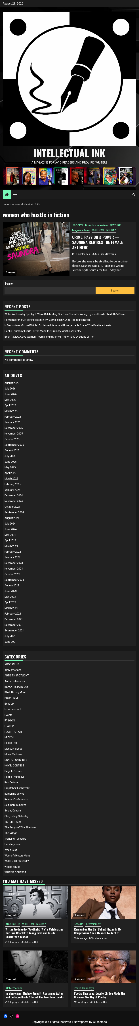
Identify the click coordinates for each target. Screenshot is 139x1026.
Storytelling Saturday (17, 816)
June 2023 (11, 591)
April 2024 (10, 540)
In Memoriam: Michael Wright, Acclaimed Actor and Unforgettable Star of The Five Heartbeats (58, 325)
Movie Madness (13, 754)
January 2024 (12, 557)
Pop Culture (11, 782)
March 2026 (11, 411)
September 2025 (14, 444)
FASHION (10, 720)
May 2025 (10, 467)
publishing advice (14, 793)
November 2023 (14, 568)
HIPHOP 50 (11, 743)
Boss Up (9, 703)
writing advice (12, 866)
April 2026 (10, 405)
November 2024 (14, 501)
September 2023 (14, 579)
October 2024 (12, 506)
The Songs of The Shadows (20, 827)
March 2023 (11, 608)
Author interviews (98, 225)
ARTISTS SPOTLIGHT (17, 675)
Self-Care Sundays (15, 804)
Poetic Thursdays (14, 776)
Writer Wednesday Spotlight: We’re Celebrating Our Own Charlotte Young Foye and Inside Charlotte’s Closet (65, 314)
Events (8, 714)
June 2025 (11, 461)
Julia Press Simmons (105, 254)
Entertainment (13, 709)
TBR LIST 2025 (13, 821)
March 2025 (11, 478)
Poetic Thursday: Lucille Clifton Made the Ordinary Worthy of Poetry (43, 331)
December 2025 (14, 428)
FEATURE (115, 225)
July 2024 (10, 523)
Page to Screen (13, 771)
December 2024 (14, 495)
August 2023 (12, 585)
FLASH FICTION (13, 731)
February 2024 (13, 551)
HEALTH (9, 737)
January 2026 (12, 422)
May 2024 (10, 534)
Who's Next (11, 849)
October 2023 (12, 574)
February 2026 (13, 416)
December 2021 (14, 619)
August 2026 (12, 383)
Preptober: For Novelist (17, 788)
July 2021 (10, 636)
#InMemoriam (13, 669)
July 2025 (10, 456)
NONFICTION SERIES (16, 759)
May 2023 (10, 596)
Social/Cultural (13, 810)
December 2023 (14, 563)
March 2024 (11, 546)
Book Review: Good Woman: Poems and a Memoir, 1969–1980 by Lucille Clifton (49, 336)
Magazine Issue (81, 230)
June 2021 (11, 641)
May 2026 (10, 399)
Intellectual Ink (31, 942)
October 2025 (12, 439)
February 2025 (13, 484)
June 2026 (11, 394)
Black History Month (16, 692)
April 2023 (10, 602)
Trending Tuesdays (15, 838)
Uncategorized (13, 844)
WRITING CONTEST (15, 872)
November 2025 (14, 433)
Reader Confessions (16, 799)
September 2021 (14, 630)
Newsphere (81, 1022)
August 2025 (12, 450)
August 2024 (12, 518)
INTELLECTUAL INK (69, 153)
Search (9, 283)
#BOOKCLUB (79, 225)
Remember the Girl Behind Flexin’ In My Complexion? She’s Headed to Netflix (47, 319)
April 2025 (10, 473)
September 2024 (14, 512)
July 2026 (10, 388)
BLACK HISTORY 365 (16, 686)
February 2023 (13, 613)
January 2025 (12, 489)
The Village (11, 833)
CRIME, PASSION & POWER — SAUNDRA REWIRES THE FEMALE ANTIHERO (97, 242)
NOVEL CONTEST (14, 765)
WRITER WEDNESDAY (104, 230)
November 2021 (14, 624)
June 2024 (11, 529)
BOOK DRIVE (12, 698)
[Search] (133, 194)
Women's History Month (18, 855)
